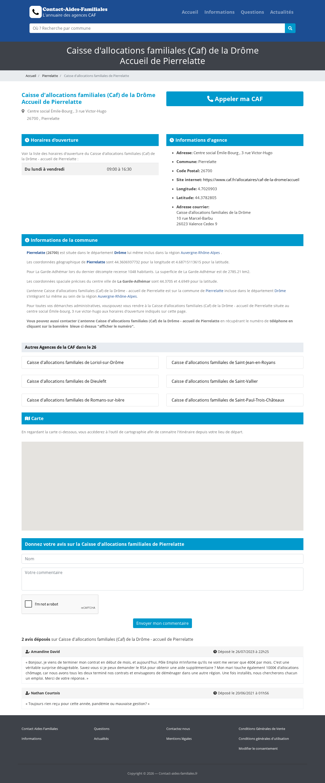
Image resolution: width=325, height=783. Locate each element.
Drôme (120, 252)
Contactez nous (178, 728)
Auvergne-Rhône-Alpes (200, 252)
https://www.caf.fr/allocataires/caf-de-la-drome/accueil (251, 179)
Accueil (190, 12)
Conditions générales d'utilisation (264, 738)
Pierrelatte (49, 75)
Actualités (282, 12)
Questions (252, 12)
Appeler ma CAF (238, 98)
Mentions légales (179, 738)
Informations (219, 12)
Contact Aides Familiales (40, 728)
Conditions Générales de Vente (262, 728)
